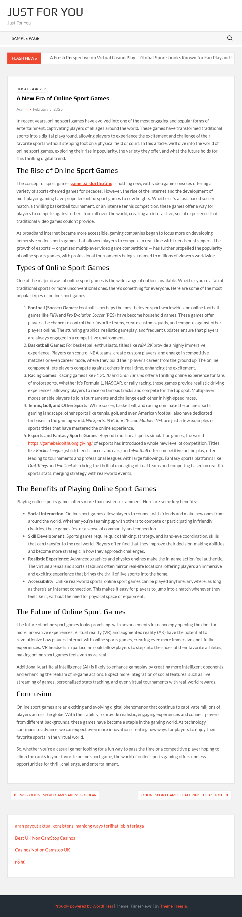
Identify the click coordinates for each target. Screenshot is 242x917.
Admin (22, 109)
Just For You (45, 12)
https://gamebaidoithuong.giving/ (60, 443)
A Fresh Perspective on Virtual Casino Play (80, 57)
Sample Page (25, 38)
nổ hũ (20, 861)
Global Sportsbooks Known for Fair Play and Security (182, 57)
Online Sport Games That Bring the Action (181, 795)
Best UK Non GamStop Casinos (45, 838)
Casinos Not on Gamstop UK (42, 849)
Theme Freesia (173, 905)
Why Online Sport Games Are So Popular (58, 795)
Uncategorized (31, 89)
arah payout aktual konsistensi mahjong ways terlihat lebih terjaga (79, 825)
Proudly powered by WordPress (83, 905)
